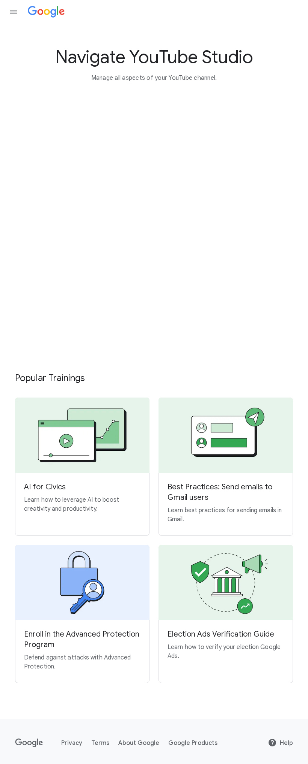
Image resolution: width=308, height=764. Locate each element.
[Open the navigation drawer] (14, 12)
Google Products (192, 743)
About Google (138, 743)
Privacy (71, 743)
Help (286, 743)
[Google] (46, 12)
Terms (100, 743)
